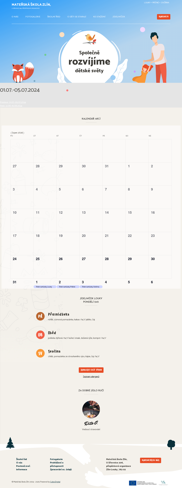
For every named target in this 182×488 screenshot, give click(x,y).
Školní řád (53, 17)
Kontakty (163, 16)
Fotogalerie (32, 17)
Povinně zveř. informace (23, 467)
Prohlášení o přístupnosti (56, 464)
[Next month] (23, 133)
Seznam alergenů (91, 377)
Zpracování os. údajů (61, 469)
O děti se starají (76, 17)
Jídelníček (119, 17)
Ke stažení (99, 17)
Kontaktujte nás (150, 460)
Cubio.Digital (55, 482)
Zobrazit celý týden (91, 369)
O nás (15, 17)
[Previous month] (11, 133)
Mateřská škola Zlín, (31, 5)
